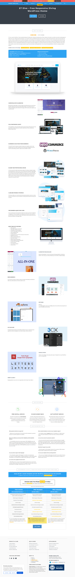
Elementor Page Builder (45, 252)
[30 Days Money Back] (56, 570)
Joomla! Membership (12, 548)
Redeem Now (57, 1)
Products (33, 3)
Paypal (22, 433)
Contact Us (27, 464)
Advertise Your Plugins (34, 561)
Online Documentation (32, 546)
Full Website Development (53, 549)
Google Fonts (42, 352)
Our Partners (33, 562)
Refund (60, 558)
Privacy (50, 558)
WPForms (41, 302)
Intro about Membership (13, 546)
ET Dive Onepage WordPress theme (47, 47)
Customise (6, 572)
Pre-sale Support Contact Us (33, 544)
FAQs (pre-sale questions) (33, 543)
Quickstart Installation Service (54, 543)
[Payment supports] (57, 563)
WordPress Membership (13, 549)
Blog (45, 3)
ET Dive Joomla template (25, 47)
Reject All (13, 572)
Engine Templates (13, 3)
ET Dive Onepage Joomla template (35, 47)
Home (27, 3)
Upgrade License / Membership (34, 549)
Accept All (19, 572)
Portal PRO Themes (49, 55)
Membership (39, 3)
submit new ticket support (53, 420)
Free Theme (43, 55)
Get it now (33, 16)
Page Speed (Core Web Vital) (53, 548)
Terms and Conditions (55, 558)
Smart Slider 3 (11, 377)
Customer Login (58, 3)
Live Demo (42, 16)
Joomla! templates (12, 543)
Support (50, 3)
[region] (13, 569)
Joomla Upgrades (51, 546)
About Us (32, 557)
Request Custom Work (52, 544)
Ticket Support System (32, 548)
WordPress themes (12, 544)
